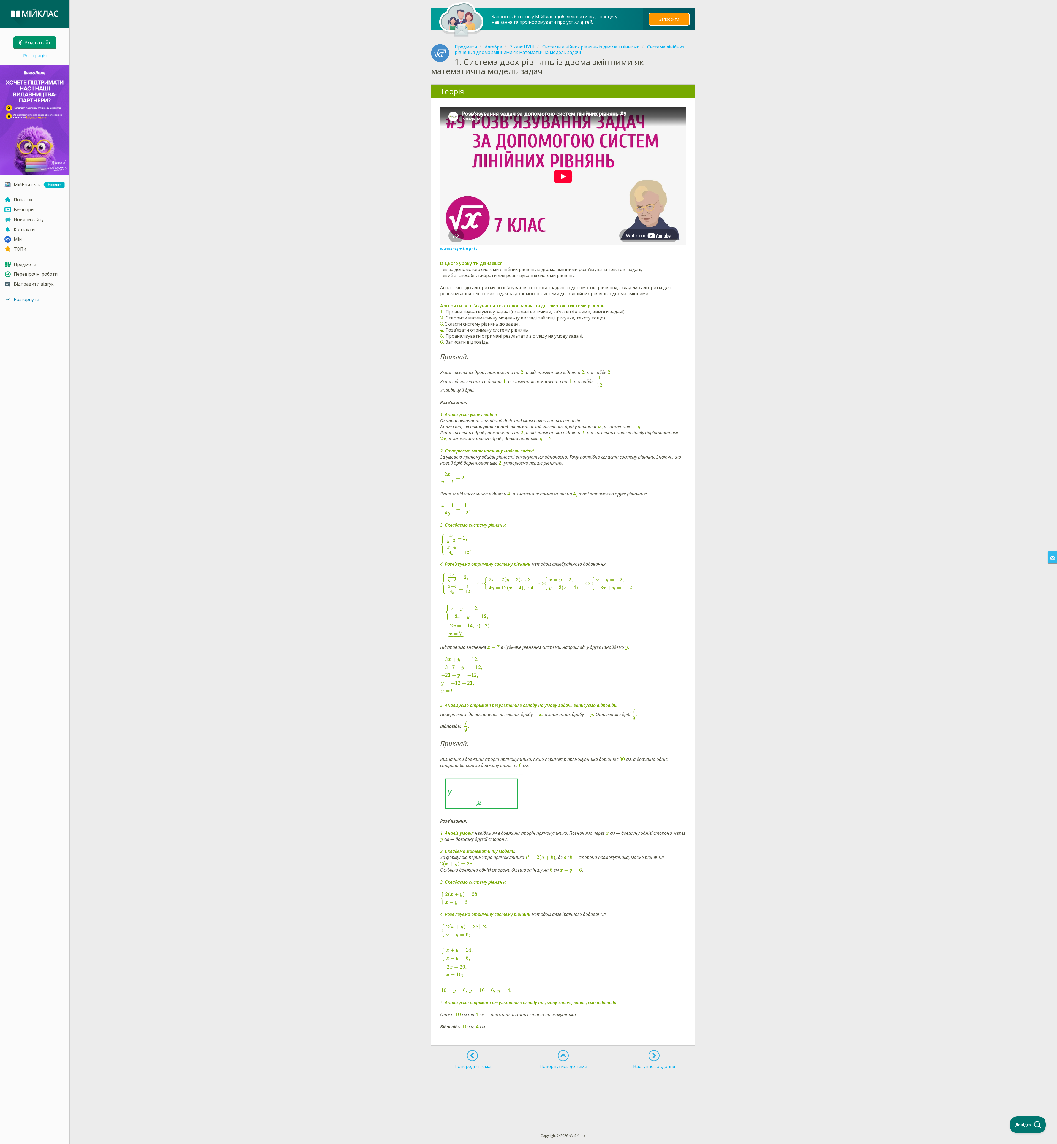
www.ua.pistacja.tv (459, 248)
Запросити (669, 19)
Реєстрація (35, 55)
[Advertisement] (563, 1091)
